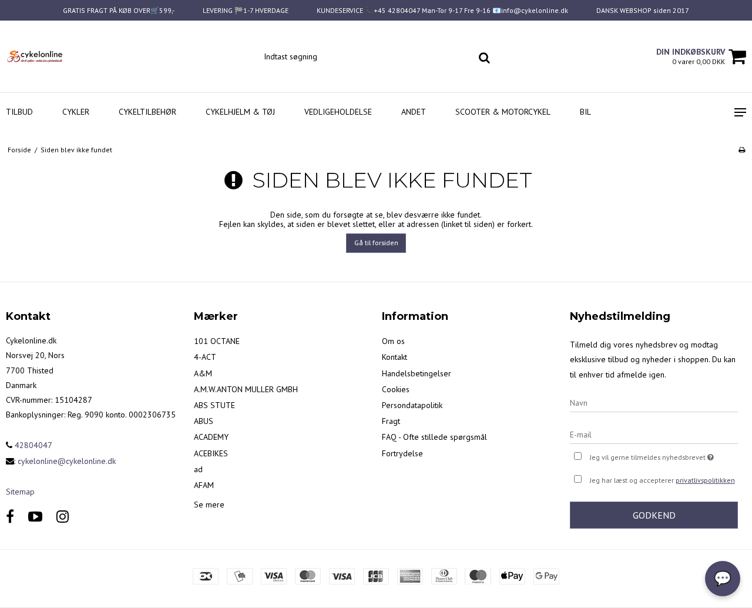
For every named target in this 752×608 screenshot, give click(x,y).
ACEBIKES (211, 453)
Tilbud (19, 111)
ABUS (203, 421)
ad (198, 469)
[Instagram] (62, 516)
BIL (585, 111)
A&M (203, 373)
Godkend (654, 515)
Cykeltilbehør (147, 111)
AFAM (204, 485)
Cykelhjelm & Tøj (240, 111)
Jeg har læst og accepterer (662, 480)
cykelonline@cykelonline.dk (67, 461)
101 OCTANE (217, 341)
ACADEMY (211, 437)
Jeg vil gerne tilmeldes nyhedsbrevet (664, 455)
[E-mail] (654, 434)
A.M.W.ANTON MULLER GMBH (246, 389)
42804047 (32, 445)
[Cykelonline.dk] (62, 56)
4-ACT (205, 357)
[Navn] (654, 402)
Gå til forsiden (376, 242)
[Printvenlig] (741, 149)
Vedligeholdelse (338, 111)
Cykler (75, 111)
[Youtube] (35, 516)
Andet (413, 111)
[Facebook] (10, 516)
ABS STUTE (214, 405)
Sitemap (20, 491)
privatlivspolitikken (705, 480)
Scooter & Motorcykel (502, 111)
